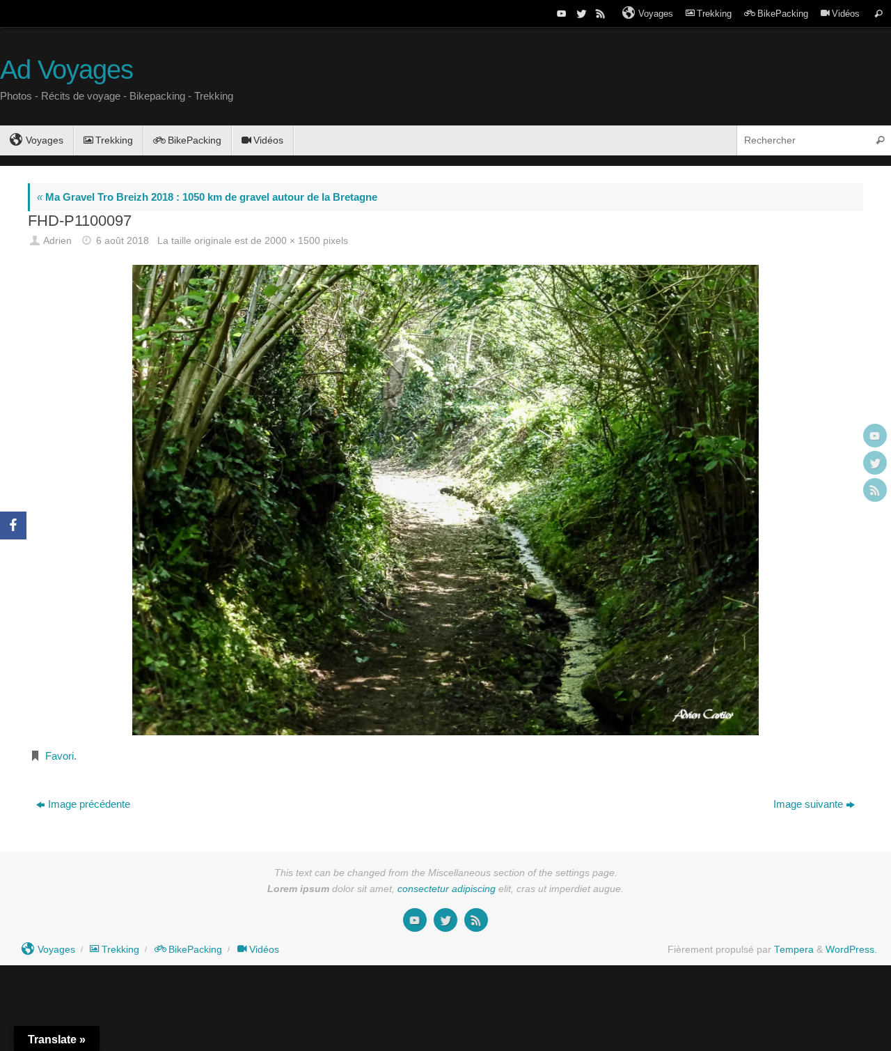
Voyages (655, 13)
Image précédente (89, 804)
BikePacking (782, 13)
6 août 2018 (122, 241)
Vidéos (846, 13)
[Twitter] (580, 13)
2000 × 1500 (292, 241)
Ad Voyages (66, 70)
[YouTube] (560, 13)
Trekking (714, 13)
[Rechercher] (878, 13)
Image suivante (808, 804)
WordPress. (851, 949)
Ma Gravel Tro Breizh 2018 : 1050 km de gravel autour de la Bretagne (207, 197)
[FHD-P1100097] (445, 500)
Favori (59, 756)
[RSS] (599, 13)
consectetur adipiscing (446, 889)
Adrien (57, 241)
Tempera (794, 949)
